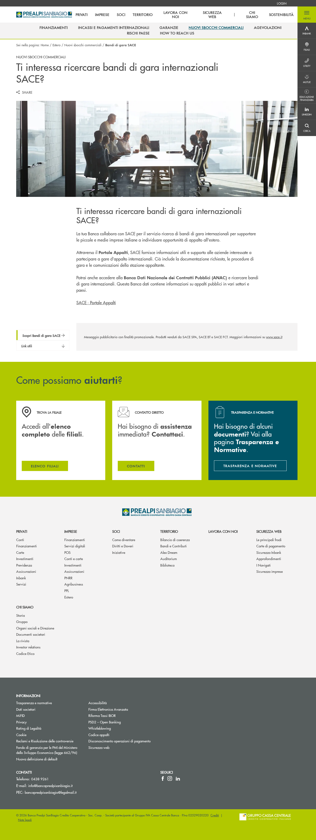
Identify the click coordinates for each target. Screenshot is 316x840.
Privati (21, 531)
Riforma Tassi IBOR (102, 715)
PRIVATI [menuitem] (82, 14)
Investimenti (24, 558)
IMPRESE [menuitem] (102, 14)
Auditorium (168, 558)
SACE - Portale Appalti (96, 302)
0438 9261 (40, 778)
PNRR (68, 577)
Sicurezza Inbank (268, 552)
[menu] (184, 14)
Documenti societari (30, 634)
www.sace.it (274, 337)
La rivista (22, 640)
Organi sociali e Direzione (35, 628)
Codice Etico (25, 653)
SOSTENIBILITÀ (281, 14)
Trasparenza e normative (34, 702)
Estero (57, 45)
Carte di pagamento (270, 545)
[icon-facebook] (162, 778)
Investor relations (28, 647)
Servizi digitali (74, 545)
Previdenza (24, 565)
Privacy (21, 721)
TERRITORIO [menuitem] (143, 14)
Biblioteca (167, 565)
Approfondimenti (268, 558)
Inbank (21, 577)
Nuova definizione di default (36, 758)
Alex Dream (168, 552)
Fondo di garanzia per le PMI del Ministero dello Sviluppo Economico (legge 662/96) (48, 750)
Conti (20, 539)
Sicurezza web (269, 531)
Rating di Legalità (28, 728)
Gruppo (22, 621)
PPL (66, 590)
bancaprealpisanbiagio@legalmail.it (51, 792)
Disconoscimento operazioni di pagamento (119, 740)
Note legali (25, 820)
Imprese (70, 531)
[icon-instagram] (169, 778)
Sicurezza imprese (269, 571)
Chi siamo (24, 606)
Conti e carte (73, 558)
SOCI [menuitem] (121, 14)
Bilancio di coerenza (175, 539)
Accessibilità (97, 702)
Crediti (215, 815)
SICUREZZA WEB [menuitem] (212, 14)
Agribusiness (73, 584)
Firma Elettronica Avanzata (108, 709)
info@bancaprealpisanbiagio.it (50, 785)
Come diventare (123, 539)
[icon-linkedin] (178, 778)
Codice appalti (98, 734)
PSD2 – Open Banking (121, 721)
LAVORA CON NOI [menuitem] (176, 14)
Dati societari (25, 709)
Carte (20, 552)
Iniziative (118, 552)
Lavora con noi (223, 531)
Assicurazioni (26, 571)
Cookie (21, 734)
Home (45, 45)
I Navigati (263, 565)
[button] (306, 14)
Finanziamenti (26, 545)
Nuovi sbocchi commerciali (83, 45)
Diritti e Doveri (122, 545)
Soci (116, 531)
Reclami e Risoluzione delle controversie (44, 740)
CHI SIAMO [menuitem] (252, 14)
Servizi (21, 584)
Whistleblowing (117, 728)
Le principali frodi (269, 539)
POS (67, 552)
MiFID (20, 715)
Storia (20, 615)
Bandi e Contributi (173, 545)
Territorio (169, 531)
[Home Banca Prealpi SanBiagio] (44, 14)
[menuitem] (281, 3)
